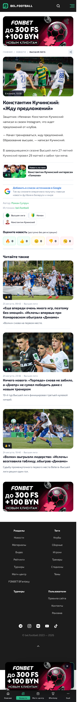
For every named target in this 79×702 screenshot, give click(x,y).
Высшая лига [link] (31, 303)
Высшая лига (38, 52)
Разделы (19, 530)
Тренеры (57, 559)
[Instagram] (29, 626)
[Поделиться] (70, 52)
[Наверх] (38, 646)
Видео (19, 552)
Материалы (19, 544)
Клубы (57, 537)
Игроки (57, 552)
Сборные (57, 544)
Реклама (57, 612)
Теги (57, 530)
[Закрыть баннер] (67, 666)
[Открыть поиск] (58, 5)
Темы (57, 574)
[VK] (38, 626)
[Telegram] (20, 626)
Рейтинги (19, 559)
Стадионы (57, 566)
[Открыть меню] (72, 5)
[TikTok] (56, 626)
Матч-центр (19, 574)
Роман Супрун (20, 203)
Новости (21, 52)
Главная (8, 52)
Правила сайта (57, 598)
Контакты (57, 605)
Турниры (19, 566)
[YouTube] (47, 626)
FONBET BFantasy (19, 581)
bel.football (22, 207)
